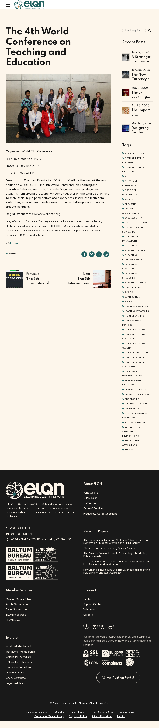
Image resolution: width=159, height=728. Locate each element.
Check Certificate (16, 678)
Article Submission (17, 604)
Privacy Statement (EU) (102, 711)
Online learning (134, 357)
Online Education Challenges (133, 336)
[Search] (149, 30)
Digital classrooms (136, 222)
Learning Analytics (136, 306)
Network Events (15, 672)
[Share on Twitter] (92, 254)
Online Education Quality (133, 346)
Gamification (132, 296)
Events (12, 254)
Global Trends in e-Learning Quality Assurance (111, 548)
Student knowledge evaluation (135, 415)
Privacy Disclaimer (102, 716)
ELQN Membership (134, 287)
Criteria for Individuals (19, 657)
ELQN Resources (16, 615)
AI (126, 176)
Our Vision (89, 503)
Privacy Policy (77, 711)
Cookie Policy (126, 711)
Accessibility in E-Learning (133, 160)
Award (129, 199)
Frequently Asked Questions (100, 513)
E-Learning (131, 245)
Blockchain (131, 204)
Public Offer (58, 711)
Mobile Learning (134, 315)
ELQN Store (13, 620)
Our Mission (90, 498)
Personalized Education (131, 382)
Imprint (121, 716)
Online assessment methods (134, 322)
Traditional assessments (130, 443)
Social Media (132, 408)
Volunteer (89, 609)
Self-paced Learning (136, 403)
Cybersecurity (133, 217)
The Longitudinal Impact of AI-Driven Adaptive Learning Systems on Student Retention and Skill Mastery (116, 541)
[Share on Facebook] (84, 254)
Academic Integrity (136, 153)
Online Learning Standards (133, 364)
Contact (87, 599)
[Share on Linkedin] (99, 254)
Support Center (92, 604)
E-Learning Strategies (129, 275)
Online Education (135, 329)
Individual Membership (19, 646)
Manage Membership (18, 599)
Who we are (90, 493)
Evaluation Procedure (18, 667)
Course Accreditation (130, 211)
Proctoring (132, 399)
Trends (129, 449)
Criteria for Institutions (19, 662)
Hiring (128, 301)
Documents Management (130, 238)
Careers (88, 615)
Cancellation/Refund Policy (49, 716)
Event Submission (16, 609)
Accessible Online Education (133, 169)
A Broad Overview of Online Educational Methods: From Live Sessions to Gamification (116, 563)
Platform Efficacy (136, 389)
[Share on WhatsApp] (106, 254)
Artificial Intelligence (129, 192)
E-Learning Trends (135, 282)
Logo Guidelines (15, 683)
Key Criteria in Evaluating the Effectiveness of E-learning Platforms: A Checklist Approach (116, 571)
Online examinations (137, 352)
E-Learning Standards (129, 266)
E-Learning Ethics (135, 250)
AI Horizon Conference (130, 183)
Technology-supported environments (131, 431)
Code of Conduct (93, 508)
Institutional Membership (20, 651)
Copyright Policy (78, 716)
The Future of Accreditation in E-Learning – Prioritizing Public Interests (115, 555)
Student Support (135, 422)
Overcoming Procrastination (132, 373)
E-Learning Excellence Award (132, 257)
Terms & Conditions (36, 711)
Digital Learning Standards (133, 229)
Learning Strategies (137, 311)
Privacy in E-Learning (137, 394)
